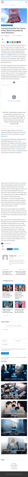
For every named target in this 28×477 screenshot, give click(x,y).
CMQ (11, 126)
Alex (22, 188)
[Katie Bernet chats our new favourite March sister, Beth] (20, 304)
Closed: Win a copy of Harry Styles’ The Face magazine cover (7, 273)
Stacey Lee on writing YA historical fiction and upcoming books (20, 273)
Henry (17, 183)
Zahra (16, 141)
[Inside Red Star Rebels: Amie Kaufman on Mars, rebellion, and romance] (20, 288)
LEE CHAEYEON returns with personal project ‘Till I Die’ (14, 433)
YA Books (10, 25)
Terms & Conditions (14, 465)
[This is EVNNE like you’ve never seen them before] (14, 409)
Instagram (16, 69)
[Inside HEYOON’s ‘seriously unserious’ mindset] (14, 445)
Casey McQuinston (7, 243)
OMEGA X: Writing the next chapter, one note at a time (14, 396)
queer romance (5, 56)
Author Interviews (7, 284)
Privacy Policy (14, 466)
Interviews (14, 376)
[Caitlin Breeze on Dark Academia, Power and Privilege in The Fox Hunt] (7, 288)
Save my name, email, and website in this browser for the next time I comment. (13, 349)
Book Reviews (4, 25)
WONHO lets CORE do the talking (14, 379)
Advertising (14, 463)
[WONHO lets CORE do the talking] (14, 372)
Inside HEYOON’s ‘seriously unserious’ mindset (14, 451)
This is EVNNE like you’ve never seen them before (14, 414)
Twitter (24, 69)
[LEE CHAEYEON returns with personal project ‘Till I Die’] (14, 427)
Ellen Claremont (17, 149)
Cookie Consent (14, 468)
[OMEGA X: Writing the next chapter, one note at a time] (14, 391)
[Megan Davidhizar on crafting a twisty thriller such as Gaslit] (7, 304)
